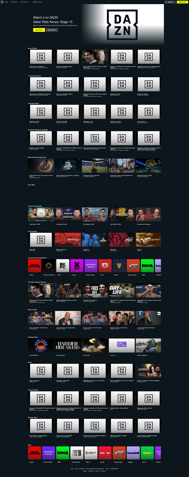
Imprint (107, 468)
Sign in (170, 2)
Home (6, 2)
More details (37, 2)
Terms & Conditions (80, 468)
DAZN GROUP (114, 468)
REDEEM (91, 471)
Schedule (14, 2)
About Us (97, 471)
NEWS (85, 471)
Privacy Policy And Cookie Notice (95, 468)
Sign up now (182, 2)
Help (72, 468)
